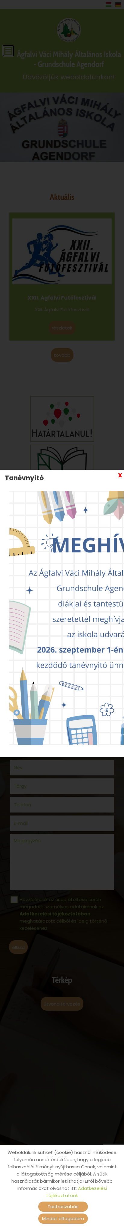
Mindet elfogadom (63, 1218)
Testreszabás (63, 1206)
